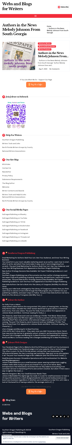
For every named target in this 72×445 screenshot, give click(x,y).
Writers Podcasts (45, 49)
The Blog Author (8, 183)
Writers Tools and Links (11, 143)
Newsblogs (19, 432)
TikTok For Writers (45, 43)
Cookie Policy (42, 442)
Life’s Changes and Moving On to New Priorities (20, 329)
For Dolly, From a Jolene (11, 304)
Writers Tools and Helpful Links (14, 195)
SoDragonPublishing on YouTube (14, 218)
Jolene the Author (16, 300)
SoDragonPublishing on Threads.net (16, 237)
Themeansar (7, 435)
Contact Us (6, 168)
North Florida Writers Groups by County (17, 147)
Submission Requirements (12, 179)
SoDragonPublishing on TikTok (13, 222)
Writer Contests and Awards (13, 191)
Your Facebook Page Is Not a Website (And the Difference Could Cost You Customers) (35, 347)
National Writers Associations (13, 151)
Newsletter (6, 172)
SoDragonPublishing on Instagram (15, 233)
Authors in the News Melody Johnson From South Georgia (52, 56)
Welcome (5, 187)
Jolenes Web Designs (17, 342)
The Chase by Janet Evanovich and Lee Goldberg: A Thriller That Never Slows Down (34, 316)
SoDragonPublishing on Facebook (15, 229)
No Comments (55, 69)
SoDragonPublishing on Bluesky (14, 214)
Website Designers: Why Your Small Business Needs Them (24, 374)
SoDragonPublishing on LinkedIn (14, 241)
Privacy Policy (7, 176)
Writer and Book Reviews (47, 46)
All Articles (6, 164)
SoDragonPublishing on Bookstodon (16, 226)
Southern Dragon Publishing (13, 140)
